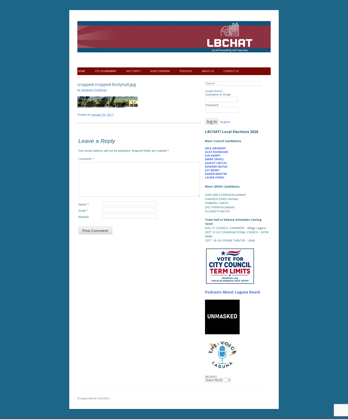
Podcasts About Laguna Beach (232, 292)
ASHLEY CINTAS (216, 163)
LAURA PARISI (214, 177)
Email (83, 211)
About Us (208, 71)
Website (83, 217)
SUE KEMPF (212, 155)
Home (81, 71)
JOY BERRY (212, 170)
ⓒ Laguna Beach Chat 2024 (92, 398)
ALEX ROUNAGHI (216, 152)
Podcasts (186, 71)
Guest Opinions (160, 71)
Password (211, 105)
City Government (106, 71)
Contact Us (231, 71)
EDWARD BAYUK (216, 166)
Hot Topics (133, 71)
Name (83, 204)
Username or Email (217, 94)
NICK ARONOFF (215, 148)
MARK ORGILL (214, 159)
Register (225, 122)
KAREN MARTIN (216, 174)
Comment (86, 159)
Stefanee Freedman (94, 90)
